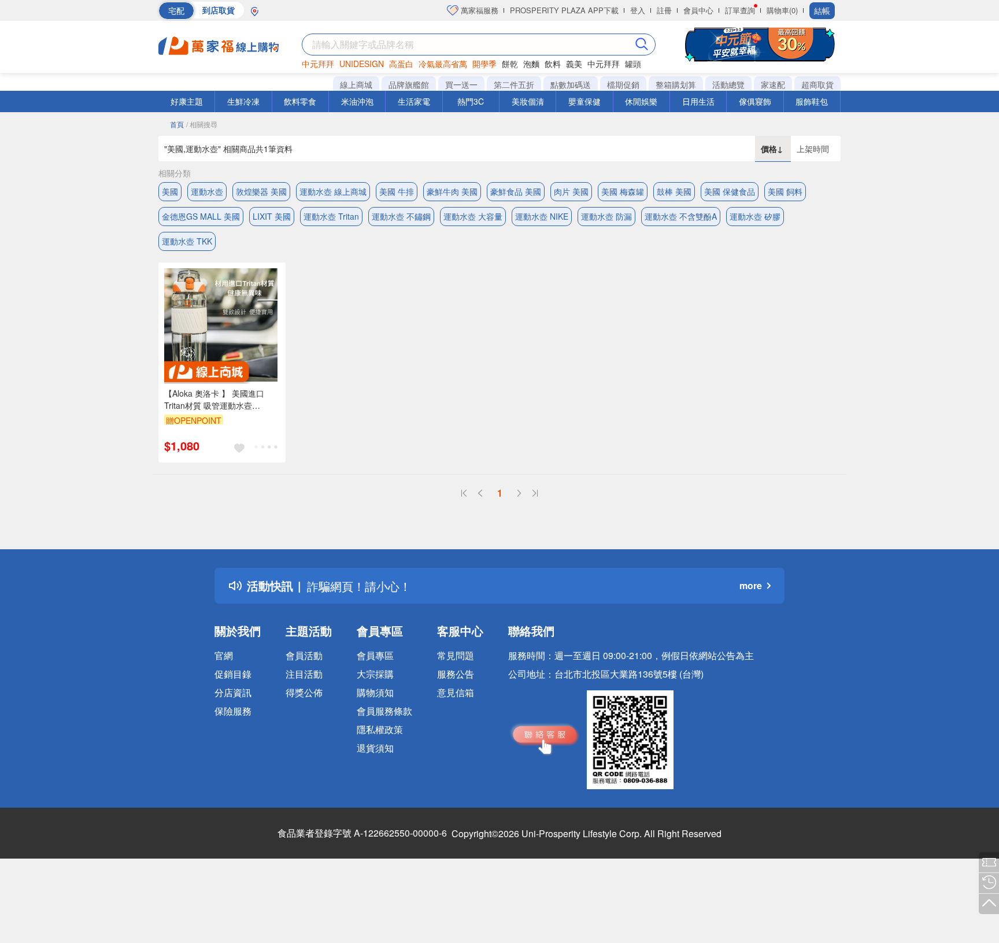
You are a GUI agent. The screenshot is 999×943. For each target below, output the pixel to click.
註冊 (664, 10)
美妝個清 (528, 101)
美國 (170, 191)
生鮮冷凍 (243, 101)
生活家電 (414, 101)
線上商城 (356, 84)
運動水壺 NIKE (541, 216)
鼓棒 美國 (674, 191)
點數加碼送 (570, 84)
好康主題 (187, 101)
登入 (637, 10)
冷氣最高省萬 (443, 63)
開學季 (484, 63)
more (750, 585)
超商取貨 (817, 84)
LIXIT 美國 (272, 216)
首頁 (177, 124)
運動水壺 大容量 (472, 216)
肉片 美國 (571, 191)
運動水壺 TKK (187, 241)
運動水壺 (207, 191)
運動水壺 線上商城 (333, 191)
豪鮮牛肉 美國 (452, 191)
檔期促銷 (623, 84)
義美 (574, 63)
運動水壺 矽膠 (755, 216)
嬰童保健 (584, 101)
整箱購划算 (676, 84)
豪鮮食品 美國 (515, 191)
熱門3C (470, 101)
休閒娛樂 (641, 101)
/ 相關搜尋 (201, 124)
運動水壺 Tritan (331, 216)
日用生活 (698, 101)
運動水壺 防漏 (606, 216)
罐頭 (633, 63)
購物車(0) (782, 10)
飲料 (553, 63)
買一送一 (461, 84)
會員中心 (698, 10)
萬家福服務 (478, 10)
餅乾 (510, 63)
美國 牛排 (396, 191)
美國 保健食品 (729, 191)
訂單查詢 (740, 10)
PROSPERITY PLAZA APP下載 (564, 10)
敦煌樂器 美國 (261, 191)
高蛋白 (401, 63)
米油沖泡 (357, 101)
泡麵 (531, 63)
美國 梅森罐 (622, 191)
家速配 (773, 84)
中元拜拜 (318, 63)
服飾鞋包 (812, 101)
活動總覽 (728, 84)
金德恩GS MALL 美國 (201, 216)
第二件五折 (514, 84)
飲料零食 (300, 101)
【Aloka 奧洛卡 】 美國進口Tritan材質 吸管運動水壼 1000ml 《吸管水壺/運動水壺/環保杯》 (221, 399)
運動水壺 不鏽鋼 (401, 216)
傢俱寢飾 (755, 101)
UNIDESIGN (361, 63)
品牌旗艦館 (408, 84)
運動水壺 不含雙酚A (681, 216)
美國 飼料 (785, 191)
